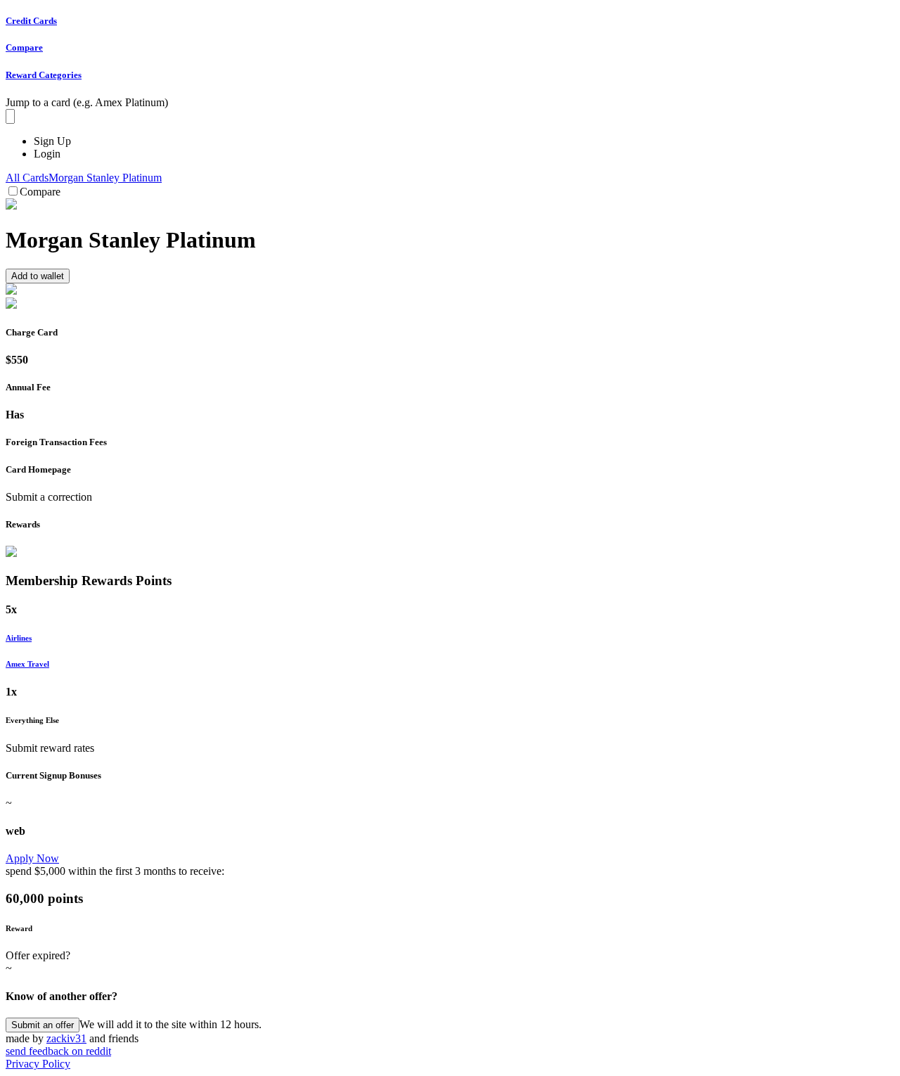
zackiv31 (66, 1038)
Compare (40, 192)
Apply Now (32, 858)
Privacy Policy (38, 1064)
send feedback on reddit (58, 1051)
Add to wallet (37, 276)
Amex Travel (27, 664)
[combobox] (10, 116)
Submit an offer (42, 1025)
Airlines (19, 638)
